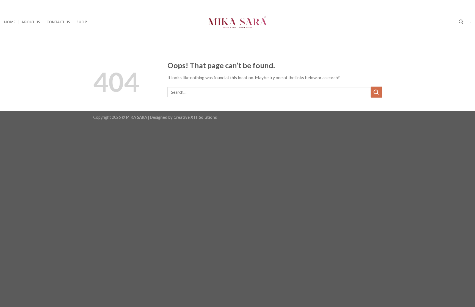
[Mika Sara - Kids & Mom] (237, 22)
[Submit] (376, 92)
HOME (9, 22)
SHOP (81, 22)
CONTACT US (58, 22)
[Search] (461, 21)
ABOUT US (30, 22)
